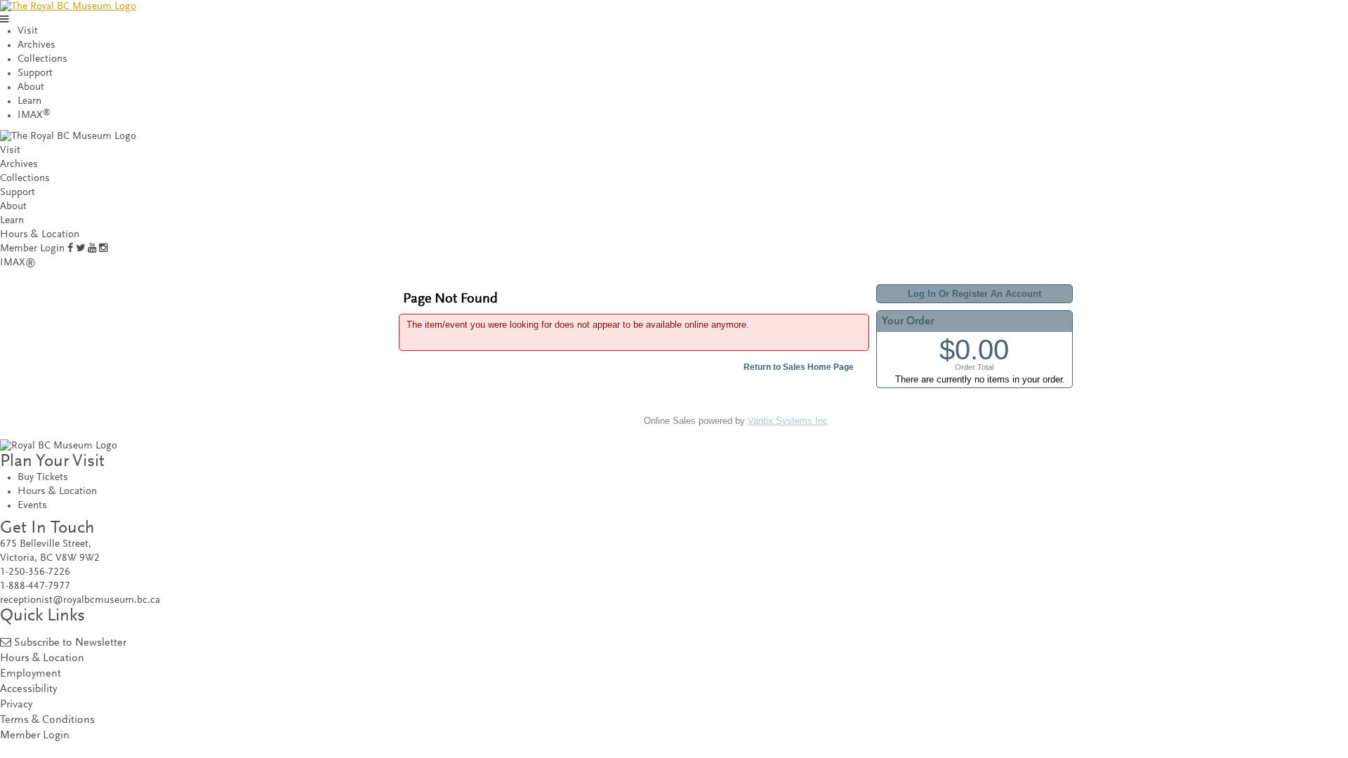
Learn (29, 101)
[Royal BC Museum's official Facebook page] (70, 249)
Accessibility (28, 689)
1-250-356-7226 (35, 572)
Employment (30, 674)
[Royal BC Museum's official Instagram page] (103, 249)
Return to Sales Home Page (799, 367)
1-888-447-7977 (35, 586)
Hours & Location (39, 235)
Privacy (16, 705)
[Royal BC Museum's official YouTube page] (92, 249)
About (31, 87)
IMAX (34, 115)
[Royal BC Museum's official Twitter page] (80, 249)
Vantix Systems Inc (788, 420)
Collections (42, 59)
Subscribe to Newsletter (70, 643)
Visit (28, 31)
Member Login (32, 249)
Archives (36, 45)
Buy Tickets (43, 477)
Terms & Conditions (47, 720)
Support (35, 73)
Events (32, 505)
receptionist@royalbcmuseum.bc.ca (80, 600)
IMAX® (18, 263)
